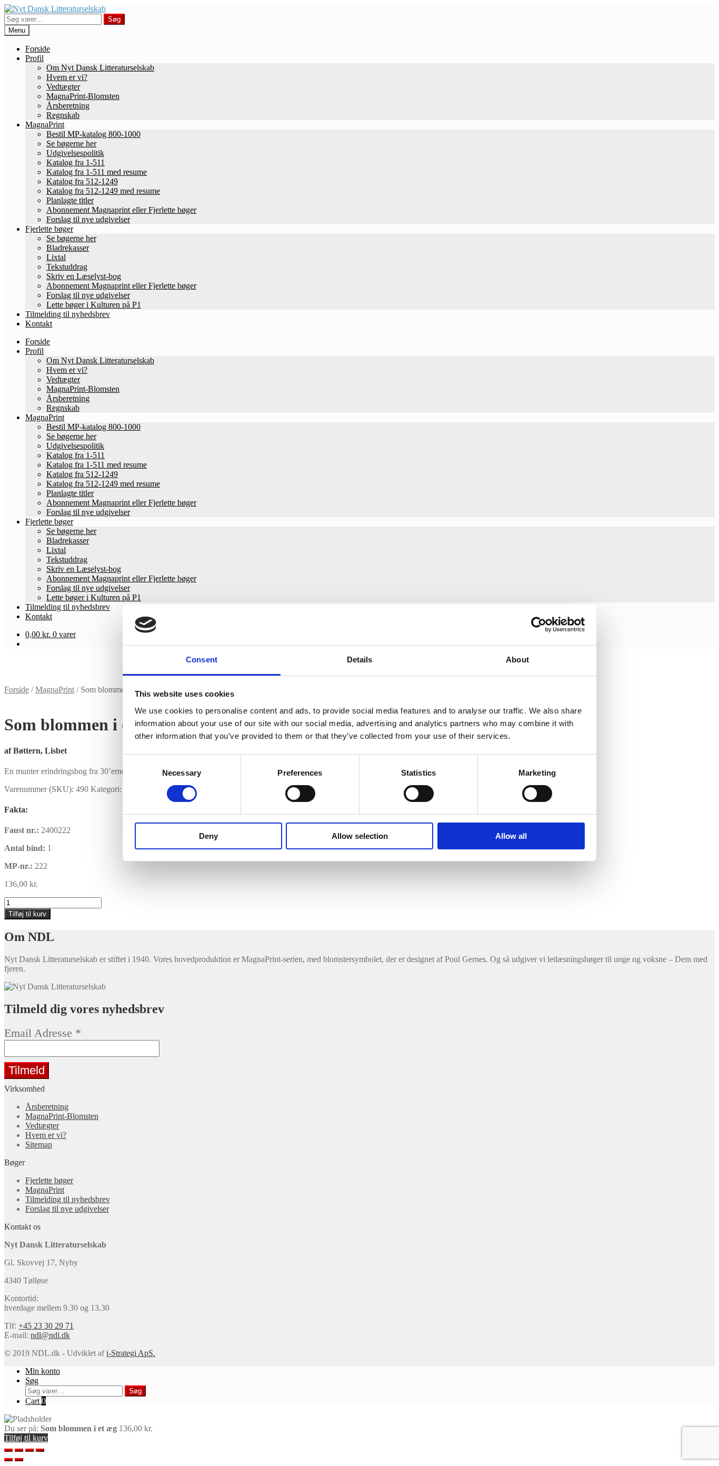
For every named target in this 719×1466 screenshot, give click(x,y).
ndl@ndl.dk (50, 1335)
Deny (208, 835)
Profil (34, 58)
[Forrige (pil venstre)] (8, 1459)
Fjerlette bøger (49, 228)
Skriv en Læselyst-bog (83, 276)
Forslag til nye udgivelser (88, 219)
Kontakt (38, 323)
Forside (37, 48)
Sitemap (38, 1144)
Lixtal (56, 257)
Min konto (42, 1370)
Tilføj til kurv (27, 914)
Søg (114, 19)
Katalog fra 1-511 (75, 162)
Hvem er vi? (66, 77)
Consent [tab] (201, 659)
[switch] (300, 793)
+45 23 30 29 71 (46, 1325)
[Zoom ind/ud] (40, 1450)
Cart (35, 1400)
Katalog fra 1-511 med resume (96, 171)
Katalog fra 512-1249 (82, 181)
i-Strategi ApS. (130, 1353)
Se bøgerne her (71, 143)
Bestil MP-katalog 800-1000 (93, 134)
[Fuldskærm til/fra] (29, 1450)
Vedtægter (63, 86)
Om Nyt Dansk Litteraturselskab (100, 67)
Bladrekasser (67, 247)
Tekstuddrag (66, 266)
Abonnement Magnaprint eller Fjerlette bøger (121, 209)
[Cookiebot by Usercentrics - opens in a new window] (539, 624)
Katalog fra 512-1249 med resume (103, 190)
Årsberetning (67, 105)
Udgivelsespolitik (75, 152)
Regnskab (62, 115)
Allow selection (360, 835)
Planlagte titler (70, 200)
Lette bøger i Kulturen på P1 (93, 304)
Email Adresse (42, 1033)
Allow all (511, 835)
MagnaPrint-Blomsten (82, 96)
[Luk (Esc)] (8, 1450)
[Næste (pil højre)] (19, 1459)
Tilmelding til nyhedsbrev (67, 314)
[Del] (19, 1450)
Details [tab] (360, 659)
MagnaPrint (44, 124)
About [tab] (517, 659)
